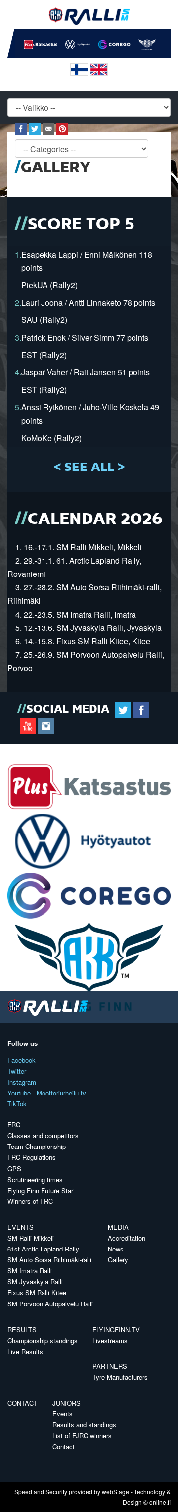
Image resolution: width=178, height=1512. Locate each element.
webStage (115, 1491)
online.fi (160, 1502)
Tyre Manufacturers (120, 1377)
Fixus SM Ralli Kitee (36, 1292)
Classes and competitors (43, 1135)
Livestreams (110, 1340)
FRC (13, 1124)
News (116, 1248)
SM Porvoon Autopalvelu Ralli (50, 1303)
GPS (14, 1168)
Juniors (66, 1403)
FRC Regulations (31, 1157)
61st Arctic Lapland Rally (43, 1248)
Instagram (21, 1082)
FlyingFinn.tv (116, 1329)
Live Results (25, 1351)
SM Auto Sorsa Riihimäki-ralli (49, 1259)
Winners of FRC (30, 1201)
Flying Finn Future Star (40, 1190)
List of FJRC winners (82, 1435)
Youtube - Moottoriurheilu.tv (46, 1092)
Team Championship (36, 1146)
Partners (109, 1366)
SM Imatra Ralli (29, 1270)
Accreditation (126, 1238)
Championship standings (42, 1340)
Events (20, 1227)
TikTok (17, 1103)
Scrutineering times (35, 1179)
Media (118, 1227)
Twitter (16, 1071)
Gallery (118, 1259)
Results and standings (84, 1424)
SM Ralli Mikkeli (30, 1238)
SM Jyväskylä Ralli (35, 1281)
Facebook (21, 1060)
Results (22, 1329)
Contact (22, 1403)
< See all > (89, 467)
